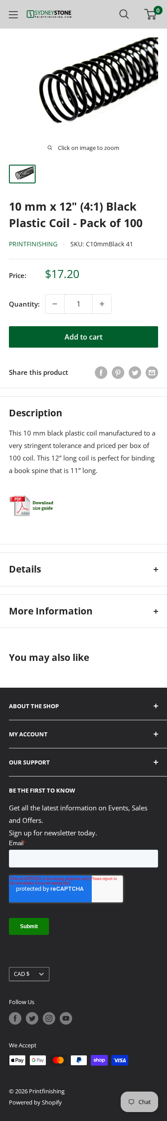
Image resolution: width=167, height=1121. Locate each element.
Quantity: (24, 303)
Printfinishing (33, 244)
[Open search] (124, 14)
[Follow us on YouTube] (66, 1018)
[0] (150, 14)
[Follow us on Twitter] (32, 1018)
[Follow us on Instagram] (49, 1018)
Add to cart (83, 337)
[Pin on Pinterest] (118, 372)
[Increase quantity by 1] (102, 304)
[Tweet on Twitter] (135, 372)
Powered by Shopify (35, 1102)
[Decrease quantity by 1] (54, 304)
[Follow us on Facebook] (15, 1018)
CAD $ (21, 974)
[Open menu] (13, 14)
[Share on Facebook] (101, 372)
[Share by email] (152, 372)
